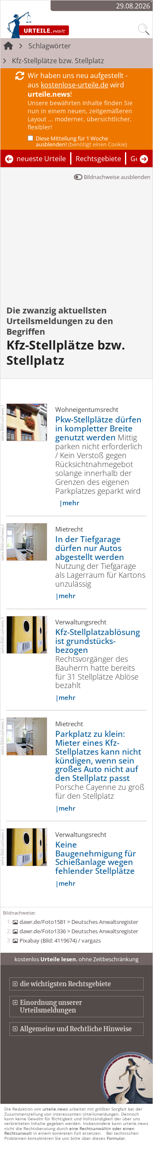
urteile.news (55, 1109)
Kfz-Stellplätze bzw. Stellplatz (58, 60)
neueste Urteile (41, 158)
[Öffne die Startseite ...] (56, 24)
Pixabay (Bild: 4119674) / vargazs (60, 940)
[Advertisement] (76, 249)
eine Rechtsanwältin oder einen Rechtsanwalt (69, 1130)
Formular (116, 1138)
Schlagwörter (49, 45)
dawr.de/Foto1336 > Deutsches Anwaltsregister (79, 931)
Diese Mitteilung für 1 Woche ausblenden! (81, 141)
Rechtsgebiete (98, 158)
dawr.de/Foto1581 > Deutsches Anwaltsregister (79, 922)
